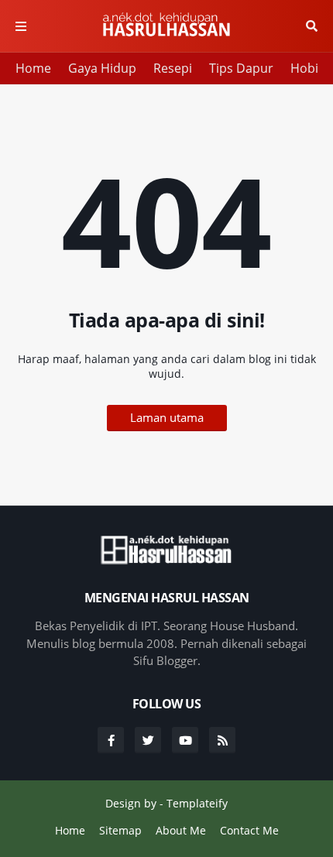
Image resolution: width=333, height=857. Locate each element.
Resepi (172, 68)
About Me (181, 830)
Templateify (197, 803)
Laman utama (167, 417)
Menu (21, 26)
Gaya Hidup (102, 68)
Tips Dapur (241, 68)
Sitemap (120, 830)
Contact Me (249, 830)
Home (33, 68)
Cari (311, 26)
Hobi (304, 68)
